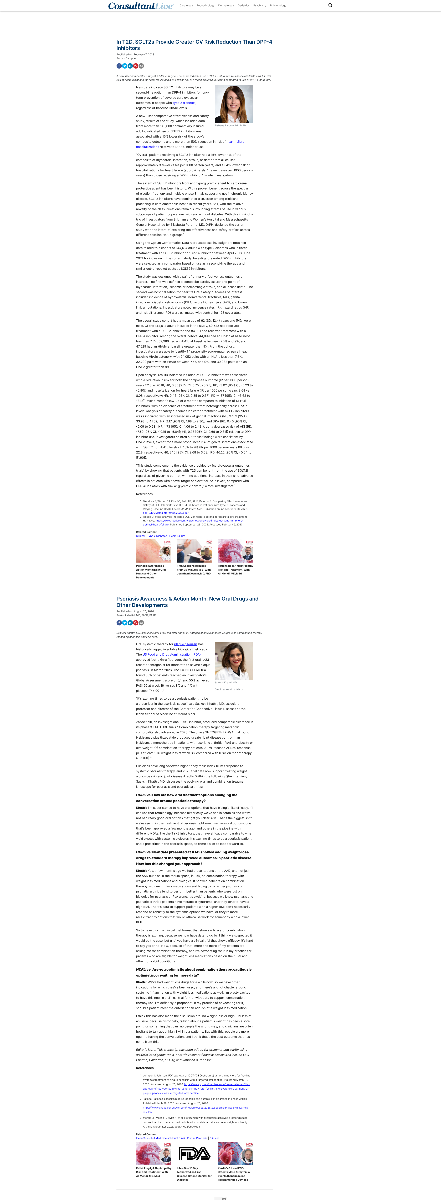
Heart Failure (177, 536)
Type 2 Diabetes (157, 536)
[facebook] (119, 66)
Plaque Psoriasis (197, 1138)
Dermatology (226, 5)
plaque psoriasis (185, 644)
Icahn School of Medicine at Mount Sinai (160, 1138)
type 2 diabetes (184, 103)
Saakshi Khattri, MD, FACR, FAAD (136, 615)
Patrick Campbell (126, 58)
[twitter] (124, 66)
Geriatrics (244, 5)
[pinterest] (136, 66)
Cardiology (186, 5)
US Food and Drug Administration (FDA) (172, 654)
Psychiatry (259, 5)
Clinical (140, 536)
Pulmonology (278, 5)
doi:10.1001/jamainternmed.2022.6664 (166, 512)
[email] (141, 66)
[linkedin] (130, 66)
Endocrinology (205, 5)
